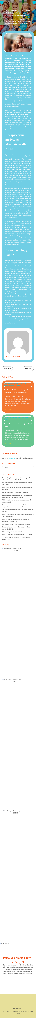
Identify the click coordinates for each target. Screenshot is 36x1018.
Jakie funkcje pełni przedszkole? (12, 532)
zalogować (12, 458)
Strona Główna (17, 1008)
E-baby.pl (15, 1011)
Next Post (28, 368)
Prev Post (7, 368)
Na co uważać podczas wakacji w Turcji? (15, 492)
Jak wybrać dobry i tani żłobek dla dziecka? (16, 524)
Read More (9, 410)
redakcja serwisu (13, 356)
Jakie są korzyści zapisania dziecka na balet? (17, 534)
